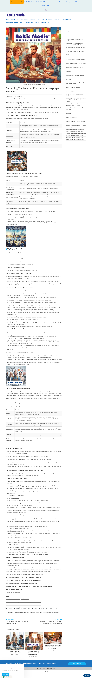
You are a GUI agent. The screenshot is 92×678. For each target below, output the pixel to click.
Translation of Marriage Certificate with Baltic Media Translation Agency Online (33, 653)
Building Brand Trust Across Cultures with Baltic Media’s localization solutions (23, 605)
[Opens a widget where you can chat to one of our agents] (87, 675)
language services (43, 612)
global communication (23, 612)
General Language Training (13, 481)
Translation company (50, 98)
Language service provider (33, 612)
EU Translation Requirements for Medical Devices (75, 56)
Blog (8, 98)
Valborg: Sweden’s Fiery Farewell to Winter (74, 67)
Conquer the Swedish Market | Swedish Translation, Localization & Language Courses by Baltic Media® (75, 121)
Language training (9, 614)
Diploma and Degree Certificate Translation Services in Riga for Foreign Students (53, 646)
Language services (25, 98)
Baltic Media (10, 96)
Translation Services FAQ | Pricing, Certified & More (17, 599)
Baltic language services (13, 612)
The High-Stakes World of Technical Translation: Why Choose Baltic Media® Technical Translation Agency (75, 53)
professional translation (31, 614)
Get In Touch (77, 663)
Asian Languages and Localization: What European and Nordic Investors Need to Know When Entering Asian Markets (76, 100)
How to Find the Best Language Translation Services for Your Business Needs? (23, 602)
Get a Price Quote (17, 2)
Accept (5, 674)
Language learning (15, 98)
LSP (14, 614)
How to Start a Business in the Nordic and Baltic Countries (14, 652)
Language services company (53, 612)
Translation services (41, 614)
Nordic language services (20, 614)
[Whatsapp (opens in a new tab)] (46, 9)
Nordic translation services (37, 98)
